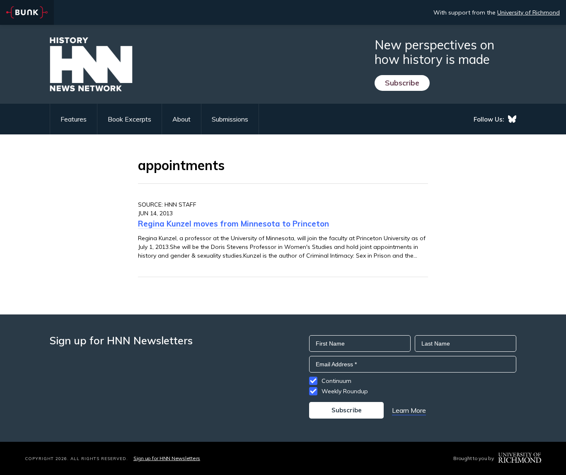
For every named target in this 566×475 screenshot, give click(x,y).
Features (73, 119)
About (181, 119)
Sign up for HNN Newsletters (166, 458)
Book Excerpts (129, 119)
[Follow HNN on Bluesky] (512, 119)
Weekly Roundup (345, 391)
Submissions (230, 119)
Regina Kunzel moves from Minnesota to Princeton (233, 224)
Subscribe (402, 83)
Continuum (336, 381)
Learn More (409, 410)
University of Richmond (528, 12)
